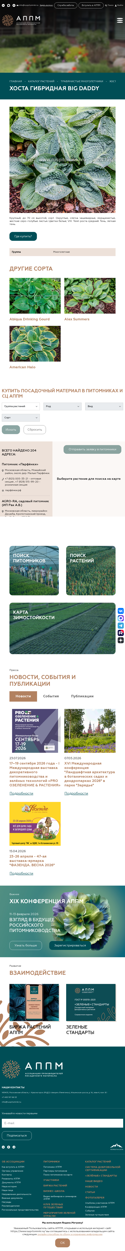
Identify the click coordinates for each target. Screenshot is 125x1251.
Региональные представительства (20, 1210)
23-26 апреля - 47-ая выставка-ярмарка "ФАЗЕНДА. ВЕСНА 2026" (32, 861)
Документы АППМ (11, 1183)
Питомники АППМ (52, 1167)
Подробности (21, 793)
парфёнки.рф (13, 490)
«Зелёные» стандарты (101, 1176)
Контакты (7, 1175)
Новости (91, 1187)
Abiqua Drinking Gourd (29, 319)
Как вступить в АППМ (13, 1167)
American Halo (22, 367)
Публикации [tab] (82, 696)
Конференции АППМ (96, 1207)
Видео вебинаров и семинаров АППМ (59, 1197)
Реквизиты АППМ (11, 1179)
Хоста (113, 81)
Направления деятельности (16, 1194)
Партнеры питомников (55, 1171)
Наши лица (7, 1190)
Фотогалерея (94, 1198)
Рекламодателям (11, 1206)
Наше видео (94, 1181)
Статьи (90, 1192)
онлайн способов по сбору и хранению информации (70, 1234)
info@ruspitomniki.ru (11, 1102)
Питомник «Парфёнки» (20, 464)
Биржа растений (55, 1186)
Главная (15, 81)
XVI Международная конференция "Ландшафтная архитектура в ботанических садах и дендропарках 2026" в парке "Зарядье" (89, 774)
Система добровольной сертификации (102, 1169)
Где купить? (23, 236)
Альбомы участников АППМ (99, 1203)
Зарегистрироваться (70, 945)
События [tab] (51, 696)
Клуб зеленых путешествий (53, 1206)
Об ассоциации (13, 1162)
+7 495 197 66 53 (9, 1097)
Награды (6, 1202)
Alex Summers (76, 319)
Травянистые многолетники (82, 81)
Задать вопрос (46, 5)
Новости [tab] (23, 696)
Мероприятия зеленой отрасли (59, 1214)
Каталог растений (41, 81)
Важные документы (12, 1198)
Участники (51, 1180)
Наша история (9, 1186)
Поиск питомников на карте (57, 1175)
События (90, 1211)
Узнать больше (25, 945)
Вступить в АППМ (91, 5)
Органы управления (12, 1171)
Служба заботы (65, 5)
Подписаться (17, 1135)
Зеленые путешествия (97, 1215)
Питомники (51, 1162)
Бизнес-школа (53, 1191)
